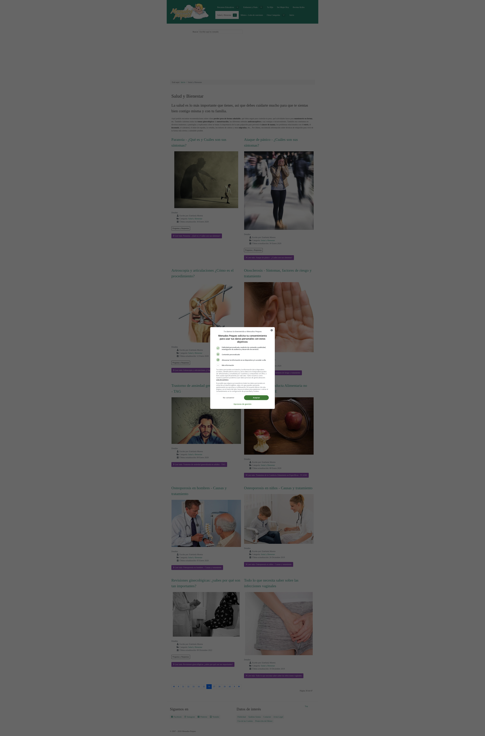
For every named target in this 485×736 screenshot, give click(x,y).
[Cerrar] (271, 330)
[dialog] (242, 368)
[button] (242, 365)
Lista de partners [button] (222, 380)
